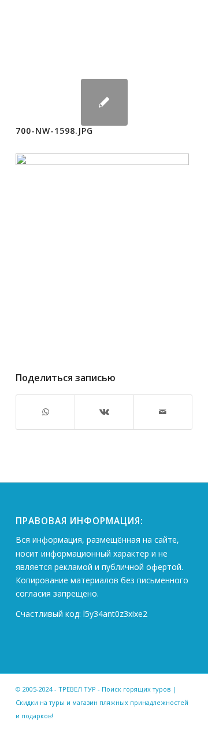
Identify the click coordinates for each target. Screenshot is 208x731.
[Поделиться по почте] (163, 412)
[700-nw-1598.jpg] (104, 102)
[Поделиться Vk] (104, 412)
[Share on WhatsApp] (45, 412)
